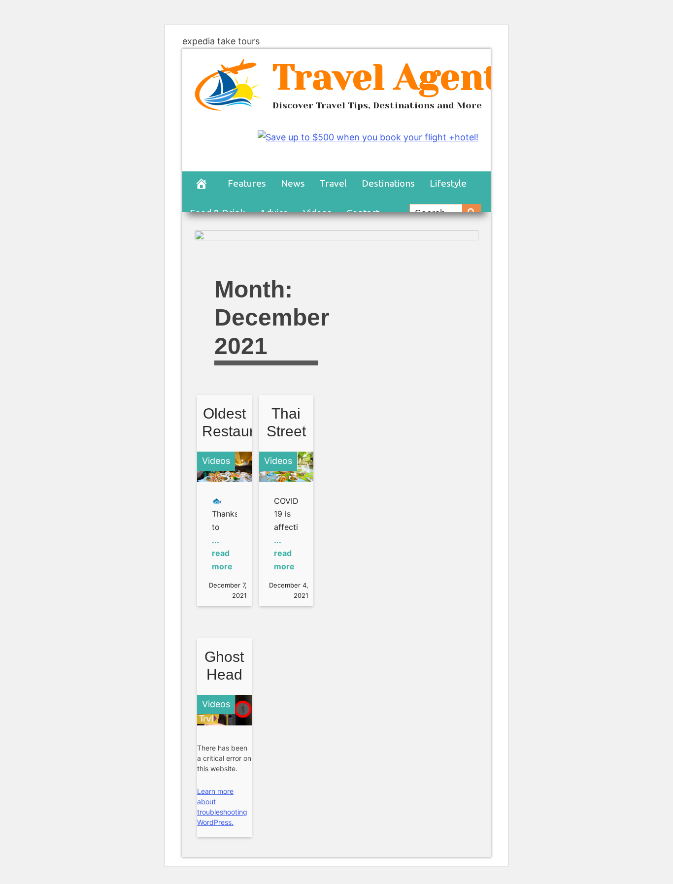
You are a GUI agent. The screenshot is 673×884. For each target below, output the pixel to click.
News (293, 183)
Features (247, 183)
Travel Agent (386, 77)
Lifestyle (448, 183)
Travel (333, 183)
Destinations (388, 183)
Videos (216, 461)
